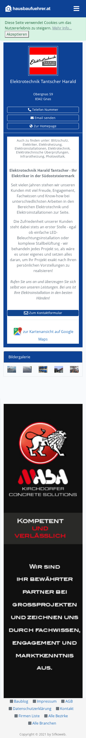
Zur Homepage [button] (44, 126)
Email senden (44, 118)
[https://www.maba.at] (43, 551)
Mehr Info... (62, 28)
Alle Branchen (44, 723)
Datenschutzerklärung (32, 708)
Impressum (47, 701)
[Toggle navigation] (76, 8)
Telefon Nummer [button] (44, 109)
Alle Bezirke (58, 715)
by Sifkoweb (56, 734)
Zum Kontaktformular (45, 313)
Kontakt (67, 708)
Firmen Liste (29, 715)
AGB (69, 701)
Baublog (21, 701)
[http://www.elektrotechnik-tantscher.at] (43, 60)
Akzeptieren (17, 34)
